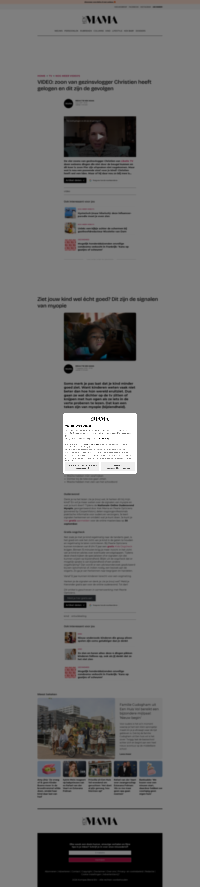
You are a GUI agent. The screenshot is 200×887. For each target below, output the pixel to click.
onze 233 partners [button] (93, 444)
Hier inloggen (105, 438)
